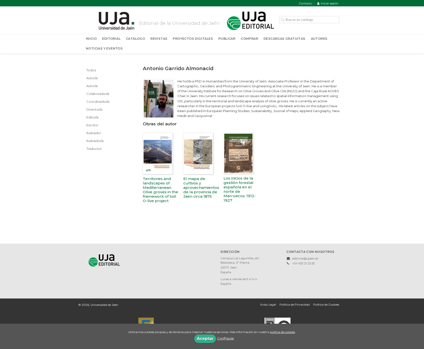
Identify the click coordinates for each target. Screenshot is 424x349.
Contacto (305, 3)
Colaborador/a (97, 94)
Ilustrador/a (95, 141)
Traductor (94, 149)
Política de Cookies (326, 304)
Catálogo (135, 38)
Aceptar (205, 338)
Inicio (91, 38)
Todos (91, 70)
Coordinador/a (97, 101)
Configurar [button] (225, 338)
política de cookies (282, 332)
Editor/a (92, 117)
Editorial (111, 38)
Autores (319, 38)
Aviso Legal (268, 304)
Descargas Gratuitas (284, 38)
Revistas (158, 38)
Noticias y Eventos (104, 48)
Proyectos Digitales (193, 38)
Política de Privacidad (294, 304)
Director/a (94, 109)
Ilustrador (93, 133)
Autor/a (92, 78)
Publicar (226, 38)
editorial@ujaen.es (305, 258)
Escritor (92, 125)
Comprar (249, 38)
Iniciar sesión (329, 3)
